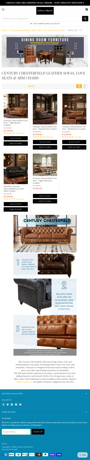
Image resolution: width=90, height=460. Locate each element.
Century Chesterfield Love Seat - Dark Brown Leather (45, 128)
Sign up (38, 432)
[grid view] (79, 86)
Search (4, 444)
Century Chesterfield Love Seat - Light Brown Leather (16, 122)
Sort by (31, 86)
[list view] (84, 86)
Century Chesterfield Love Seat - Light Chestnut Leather (45, 180)
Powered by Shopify (10, 449)
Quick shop (15, 138)
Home (5, 30)
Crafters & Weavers (24, 382)
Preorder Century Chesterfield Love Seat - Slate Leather (14, 188)
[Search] (85, 18)
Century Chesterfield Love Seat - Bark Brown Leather (74, 128)
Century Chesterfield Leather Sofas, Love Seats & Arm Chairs (37, 30)
